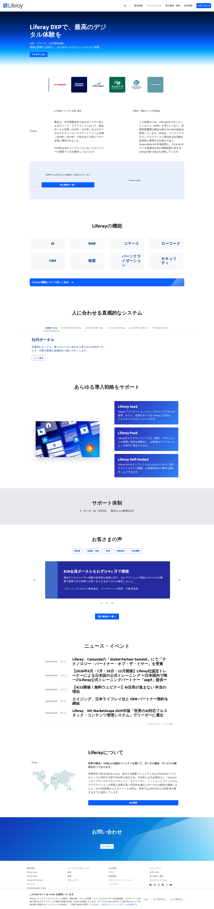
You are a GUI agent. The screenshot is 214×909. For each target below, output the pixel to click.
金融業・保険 (93, 551)
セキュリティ (74, 880)
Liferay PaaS (32, 876)
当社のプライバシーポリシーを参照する (119, 904)
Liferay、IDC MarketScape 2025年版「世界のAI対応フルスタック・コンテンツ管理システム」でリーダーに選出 (120, 713)
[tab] (51, 328)
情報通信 (121, 551)
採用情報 (112, 876)
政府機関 (136, 551)
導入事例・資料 (156, 876)
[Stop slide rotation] (96, 603)
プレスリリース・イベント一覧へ (160, 724)
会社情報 (112, 868)
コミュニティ (155, 868)
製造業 (77, 551)
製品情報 (31, 868)
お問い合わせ (203, 5)
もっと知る (39, 358)
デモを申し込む (39, 54)
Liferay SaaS (32, 872)
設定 (146, 899)
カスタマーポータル (158, 880)
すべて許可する (159, 899)
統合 (70, 872)
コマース (31, 884)
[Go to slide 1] (101, 603)
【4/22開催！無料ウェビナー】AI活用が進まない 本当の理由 (119, 689)
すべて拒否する (177, 899)
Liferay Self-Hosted (35, 880)
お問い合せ (154, 872)
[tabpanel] (107, 348)
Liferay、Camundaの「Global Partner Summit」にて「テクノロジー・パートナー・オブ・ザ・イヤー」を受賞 (119, 661)
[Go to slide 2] (107, 603)
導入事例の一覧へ (68, 185)
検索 (70, 876)
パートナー (113, 884)
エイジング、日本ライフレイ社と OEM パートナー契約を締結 (120, 701)
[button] (125, 5)
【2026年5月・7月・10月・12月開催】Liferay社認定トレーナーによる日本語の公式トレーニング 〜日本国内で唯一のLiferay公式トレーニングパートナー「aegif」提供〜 (119, 676)
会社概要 (133, 802)
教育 (108, 551)
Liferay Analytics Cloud (36, 888)
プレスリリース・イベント (120, 880)
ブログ (111, 872)
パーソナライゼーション (78, 868)
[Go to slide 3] (112, 603)
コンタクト (107, 846)
